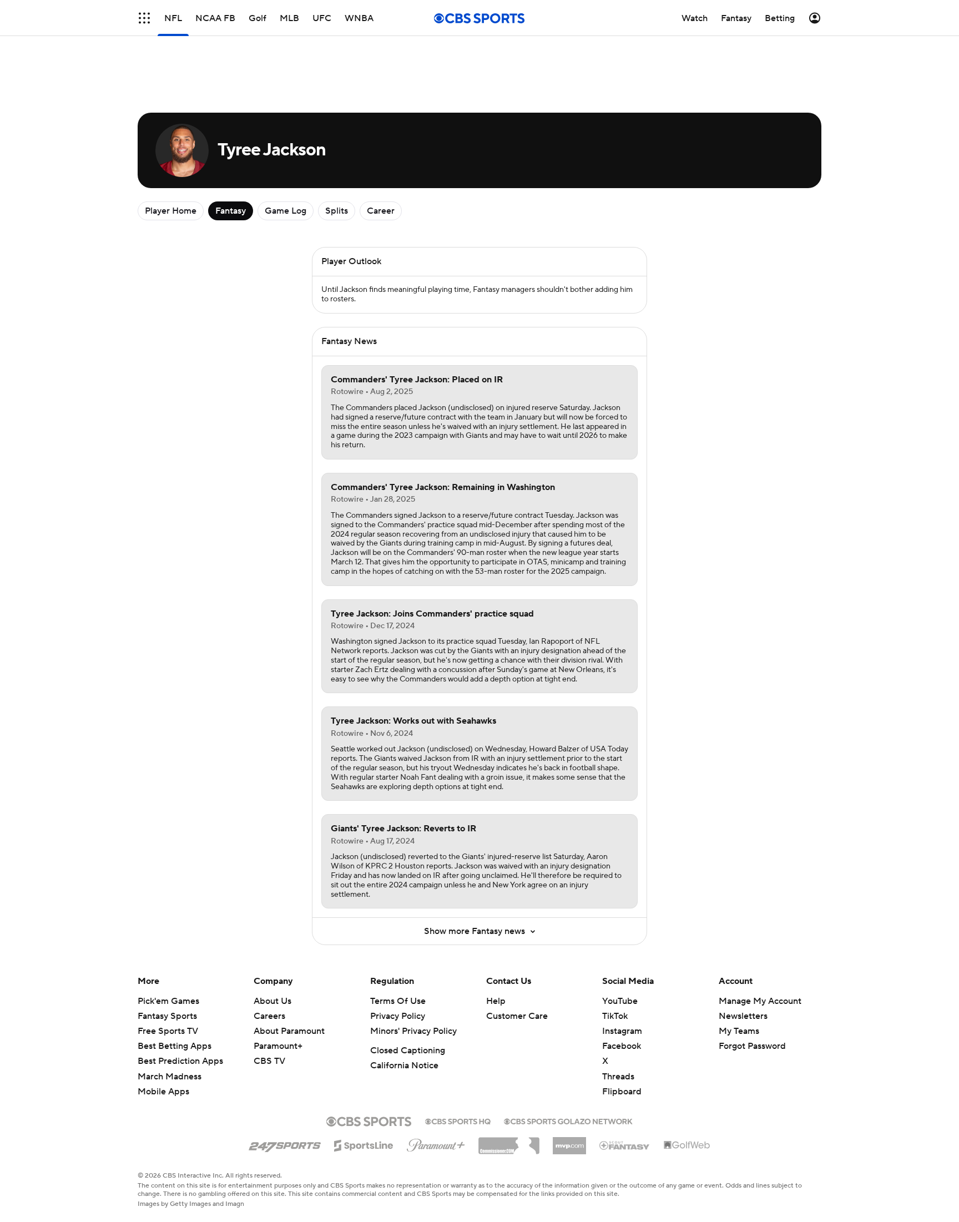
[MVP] (569, 1141)
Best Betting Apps (174, 1046)
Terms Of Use (398, 1001)
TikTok (615, 1016)
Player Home (170, 210)
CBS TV (269, 1061)
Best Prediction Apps (180, 1061)
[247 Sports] (285, 1143)
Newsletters (743, 1016)
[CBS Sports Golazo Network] (568, 1120)
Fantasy (230, 210)
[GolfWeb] (687, 1145)
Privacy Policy (397, 1016)
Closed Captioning (407, 1050)
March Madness (169, 1076)
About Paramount (289, 1031)
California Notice (404, 1065)
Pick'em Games (168, 1001)
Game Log (285, 210)
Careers (269, 1016)
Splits (336, 210)
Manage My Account (760, 1001)
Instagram (622, 1031)
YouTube (620, 1001)
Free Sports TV (168, 1031)
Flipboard (622, 1091)
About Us (272, 1001)
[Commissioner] (508, 1141)
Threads (618, 1076)
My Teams (739, 1031)
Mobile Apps (163, 1091)
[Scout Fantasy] (624, 1144)
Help (496, 1001)
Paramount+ (278, 1046)
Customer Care (517, 1016)
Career (381, 210)
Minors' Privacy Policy (413, 1031)
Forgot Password (752, 1046)
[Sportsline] (363, 1143)
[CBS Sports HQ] (458, 1120)
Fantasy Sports (167, 1016)
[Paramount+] (436, 1143)
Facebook (621, 1046)
